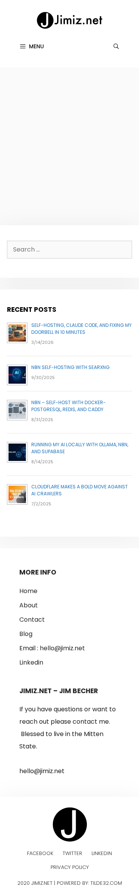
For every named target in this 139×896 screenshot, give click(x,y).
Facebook (40, 853)
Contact (32, 619)
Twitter (72, 853)
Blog (25, 633)
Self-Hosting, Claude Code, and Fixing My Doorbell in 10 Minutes (81, 328)
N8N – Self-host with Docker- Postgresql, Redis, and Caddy (68, 406)
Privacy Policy (70, 867)
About (28, 605)
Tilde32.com (106, 883)
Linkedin (31, 662)
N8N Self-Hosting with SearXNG (70, 367)
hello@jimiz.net (62, 648)
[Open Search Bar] (116, 46)
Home (28, 591)
